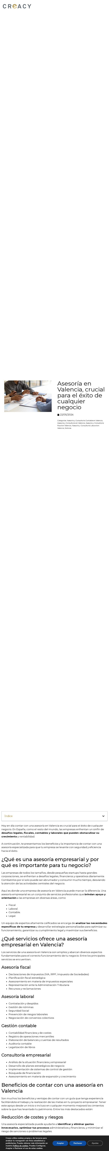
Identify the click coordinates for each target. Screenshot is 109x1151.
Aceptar (60, 1143)
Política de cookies (20, 1146)
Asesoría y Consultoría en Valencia (71, 423)
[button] (103, 816)
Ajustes (95, 1143)
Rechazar (78, 1143)
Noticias (68, 428)
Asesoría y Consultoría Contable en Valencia (84, 420)
